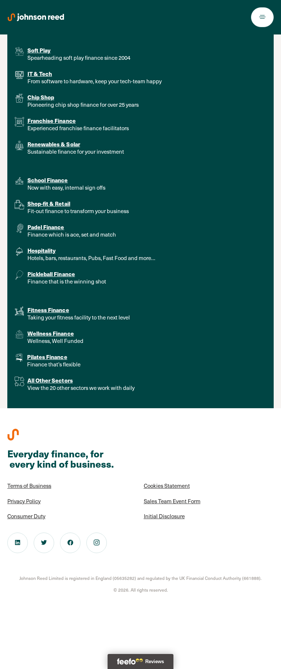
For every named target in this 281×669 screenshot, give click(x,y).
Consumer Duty (26, 516)
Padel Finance (45, 227)
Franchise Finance (51, 120)
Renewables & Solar (53, 144)
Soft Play (39, 50)
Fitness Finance (48, 310)
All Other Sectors (50, 380)
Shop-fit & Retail (48, 203)
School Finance (47, 180)
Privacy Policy (24, 501)
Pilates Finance (47, 357)
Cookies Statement (167, 486)
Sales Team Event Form (172, 501)
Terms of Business (29, 486)
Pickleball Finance (51, 274)
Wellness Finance (50, 333)
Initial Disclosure (164, 516)
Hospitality (41, 250)
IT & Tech (39, 73)
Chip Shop (41, 97)
